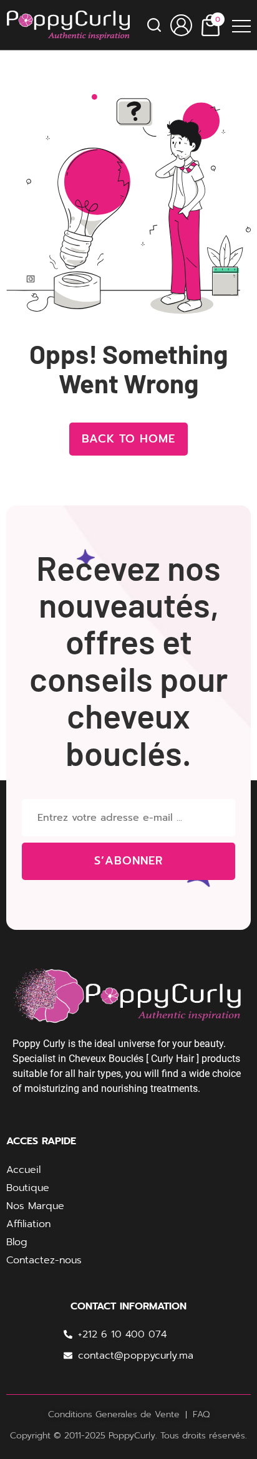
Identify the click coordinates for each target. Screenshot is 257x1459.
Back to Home (128, 438)
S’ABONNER (128, 860)
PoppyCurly (132, 1435)
